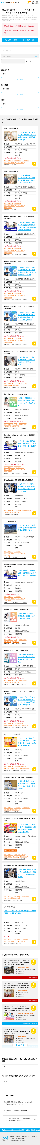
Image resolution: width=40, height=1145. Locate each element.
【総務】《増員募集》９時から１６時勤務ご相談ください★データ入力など (26, 401)
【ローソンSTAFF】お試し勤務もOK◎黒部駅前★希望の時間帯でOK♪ (27, 527)
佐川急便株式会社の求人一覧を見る (13, 514)
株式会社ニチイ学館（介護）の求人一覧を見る (15, 254)
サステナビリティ (26, 1136)
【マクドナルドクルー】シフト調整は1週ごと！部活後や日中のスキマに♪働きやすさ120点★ (27, 741)
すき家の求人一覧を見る (10, 164)
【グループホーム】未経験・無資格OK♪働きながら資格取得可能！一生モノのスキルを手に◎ (26, 316)
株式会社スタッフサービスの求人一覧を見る (15, 387)
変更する (20, 79)
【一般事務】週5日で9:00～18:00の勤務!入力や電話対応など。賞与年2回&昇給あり (27, 873)
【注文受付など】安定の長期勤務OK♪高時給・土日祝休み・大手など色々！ (26, 361)
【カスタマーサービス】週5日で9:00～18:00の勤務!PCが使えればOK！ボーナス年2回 (26, 487)
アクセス (18, 1136)
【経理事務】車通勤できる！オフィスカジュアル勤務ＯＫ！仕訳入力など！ (26, 658)
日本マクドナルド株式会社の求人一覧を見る (15, 770)
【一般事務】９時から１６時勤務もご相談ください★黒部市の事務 (26, 616)
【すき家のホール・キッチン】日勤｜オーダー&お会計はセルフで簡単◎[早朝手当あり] (27, 136)
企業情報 (12, 1136)
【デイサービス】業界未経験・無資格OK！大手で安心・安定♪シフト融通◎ (27, 443)
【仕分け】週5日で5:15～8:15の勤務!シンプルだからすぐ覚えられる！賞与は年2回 (27, 784)
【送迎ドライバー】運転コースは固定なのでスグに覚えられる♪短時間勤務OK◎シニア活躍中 (27, 226)
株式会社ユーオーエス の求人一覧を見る (14, 858)
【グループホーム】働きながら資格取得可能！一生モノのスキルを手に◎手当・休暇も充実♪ (26, 701)
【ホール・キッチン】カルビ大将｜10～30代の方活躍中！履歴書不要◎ (20, 912)
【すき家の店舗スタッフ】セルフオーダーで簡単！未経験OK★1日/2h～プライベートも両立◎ (27, 179)
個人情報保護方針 (20, 1138)
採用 (33, 1136)
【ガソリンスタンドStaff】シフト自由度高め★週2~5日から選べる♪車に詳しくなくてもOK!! (27, 828)
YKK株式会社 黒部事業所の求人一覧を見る (15, 558)
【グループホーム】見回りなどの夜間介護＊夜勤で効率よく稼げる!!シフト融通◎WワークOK (27, 271)
